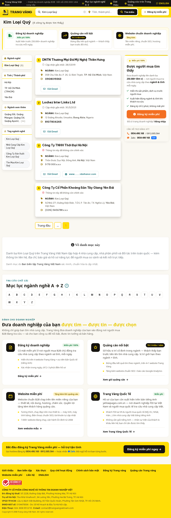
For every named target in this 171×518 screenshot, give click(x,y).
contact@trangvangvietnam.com (57, 508)
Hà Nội (8, 82)
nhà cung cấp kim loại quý (15, 146)
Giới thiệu (115, 3)
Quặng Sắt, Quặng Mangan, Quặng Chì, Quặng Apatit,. (15, 117)
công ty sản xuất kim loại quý (15, 155)
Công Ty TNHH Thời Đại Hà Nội (64, 145)
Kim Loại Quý (14, 65)
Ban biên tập (24, 470)
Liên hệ (30, 475)
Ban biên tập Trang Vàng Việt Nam (41, 264)
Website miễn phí (12, 475)
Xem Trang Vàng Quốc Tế (119, 431)
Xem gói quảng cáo (115, 379)
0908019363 (53, 78)
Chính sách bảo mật (87, 470)
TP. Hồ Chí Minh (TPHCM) (12, 90)
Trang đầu (44, 225)
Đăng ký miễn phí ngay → (144, 449)
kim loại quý (12, 139)
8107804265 (53, 121)
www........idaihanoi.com (82, 174)
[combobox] (64, 12)
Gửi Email (52, 89)
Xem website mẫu (30, 428)
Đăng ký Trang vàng (114, 470)
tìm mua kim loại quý (15, 164)
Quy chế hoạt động (61, 470)
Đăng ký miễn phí (156, 12)
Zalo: (143, 137)
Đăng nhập (160, 121)
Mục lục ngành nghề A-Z (95, 3)
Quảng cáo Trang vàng (143, 470)
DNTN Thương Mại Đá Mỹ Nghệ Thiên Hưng (73, 60)
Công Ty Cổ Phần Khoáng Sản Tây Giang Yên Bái (78, 188)
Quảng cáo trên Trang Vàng (139, 3)
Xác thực (41, 470)
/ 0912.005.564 (145, 133)
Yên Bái (8, 97)
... (58, 225)
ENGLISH (164, 3)
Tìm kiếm (129, 12)
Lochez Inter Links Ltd (58, 102)
